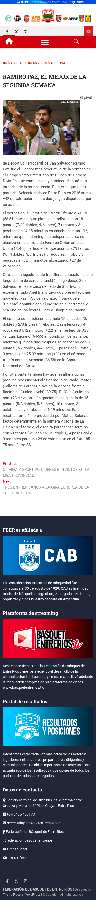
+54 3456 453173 (20, 814)
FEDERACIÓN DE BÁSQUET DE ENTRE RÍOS (37, 889)
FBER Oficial (17, 858)
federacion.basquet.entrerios (29, 840)
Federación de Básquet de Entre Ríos (34, 832)
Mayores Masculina (49, 63)
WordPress (32, 894)
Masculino (17, 63)
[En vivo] (88, 31)
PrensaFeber (16, 849)
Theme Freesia (13, 894)
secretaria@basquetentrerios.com (33, 823)
